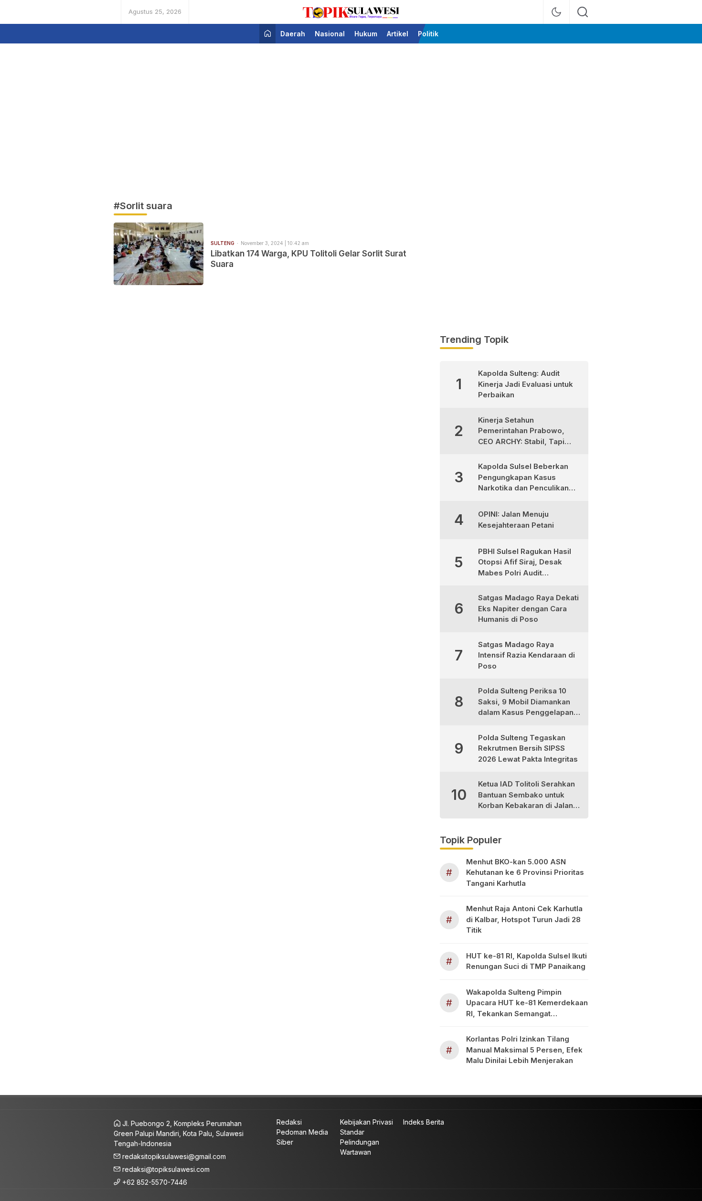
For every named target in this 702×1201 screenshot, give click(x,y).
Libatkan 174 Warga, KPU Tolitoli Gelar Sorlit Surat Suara (308, 259)
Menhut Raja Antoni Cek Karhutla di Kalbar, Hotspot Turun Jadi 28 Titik (524, 919)
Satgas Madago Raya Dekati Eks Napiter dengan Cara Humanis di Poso (528, 608)
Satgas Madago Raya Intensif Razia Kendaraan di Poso (526, 655)
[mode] (556, 12)
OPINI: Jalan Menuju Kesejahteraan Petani (516, 520)
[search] (582, 12)
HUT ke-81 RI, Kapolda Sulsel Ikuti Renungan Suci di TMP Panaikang (526, 961)
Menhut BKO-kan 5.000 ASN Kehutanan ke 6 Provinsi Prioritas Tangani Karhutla (525, 872)
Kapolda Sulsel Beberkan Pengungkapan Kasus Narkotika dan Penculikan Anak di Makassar (523, 478)
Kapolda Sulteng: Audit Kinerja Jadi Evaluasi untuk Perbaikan (525, 384)
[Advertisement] (351, 117)
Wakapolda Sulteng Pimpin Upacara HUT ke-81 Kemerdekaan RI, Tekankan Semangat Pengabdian (527, 1004)
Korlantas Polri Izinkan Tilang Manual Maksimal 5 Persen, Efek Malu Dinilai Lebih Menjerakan (524, 1049)
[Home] (267, 33)
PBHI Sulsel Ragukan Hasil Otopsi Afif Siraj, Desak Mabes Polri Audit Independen (524, 563)
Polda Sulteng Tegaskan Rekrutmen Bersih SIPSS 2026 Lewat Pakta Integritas (528, 748)
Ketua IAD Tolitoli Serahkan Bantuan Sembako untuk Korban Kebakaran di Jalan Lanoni (526, 795)
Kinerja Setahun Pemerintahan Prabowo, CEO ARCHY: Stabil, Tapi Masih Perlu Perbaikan (521, 431)
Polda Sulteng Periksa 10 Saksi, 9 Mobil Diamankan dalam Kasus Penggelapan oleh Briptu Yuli (526, 702)
